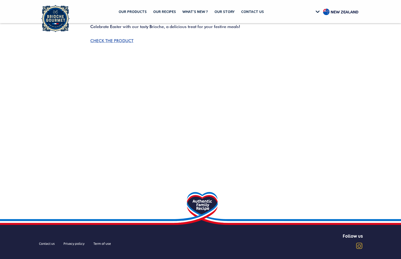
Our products (133, 11)
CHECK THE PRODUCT (111, 40)
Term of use (102, 243)
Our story (224, 11)
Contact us (252, 11)
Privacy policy (74, 243)
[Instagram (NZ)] (359, 245)
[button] (319, 11)
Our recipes (164, 11)
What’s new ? (195, 11)
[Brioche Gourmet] (55, 18)
